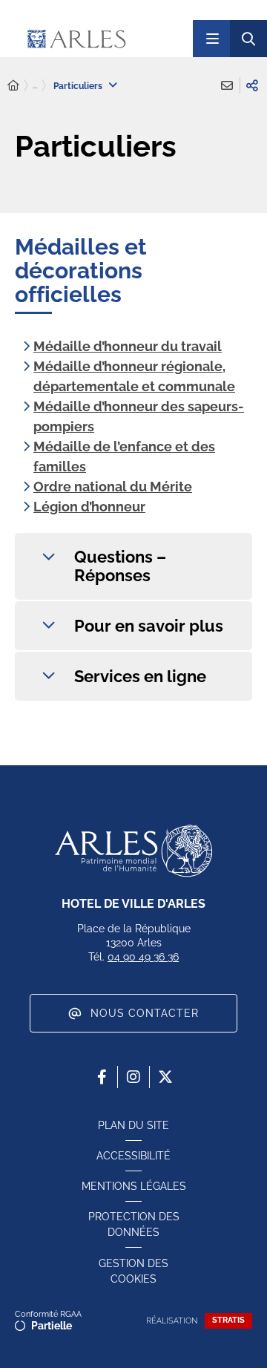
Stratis (228, 1320)
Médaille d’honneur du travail (127, 346)
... (35, 85)
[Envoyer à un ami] (227, 85)
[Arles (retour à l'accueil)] (103, 38)
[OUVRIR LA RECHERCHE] (248, 38)
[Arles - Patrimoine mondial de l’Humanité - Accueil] (133, 850)
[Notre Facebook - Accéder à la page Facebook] (101, 1077)
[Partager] (252, 85)
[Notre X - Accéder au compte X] (165, 1077)
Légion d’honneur (89, 506)
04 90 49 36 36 (143, 957)
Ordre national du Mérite (112, 486)
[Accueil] (13, 86)
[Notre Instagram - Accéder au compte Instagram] (133, 1077)
